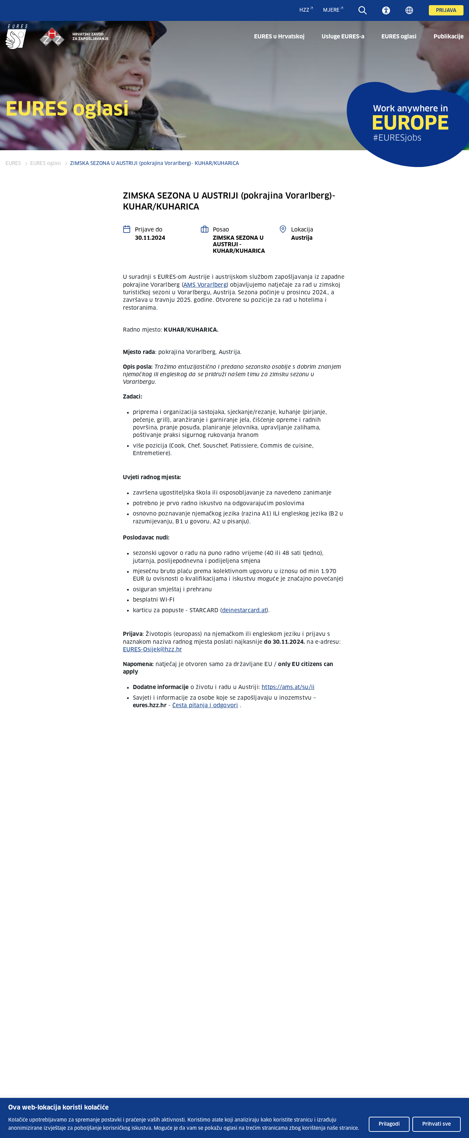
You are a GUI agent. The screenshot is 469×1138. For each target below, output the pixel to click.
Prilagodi (389, 1124)
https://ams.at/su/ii (288, 687)
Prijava (446, 10)
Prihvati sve (436, 1124)
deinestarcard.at (244, 610)
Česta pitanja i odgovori (205, 705)
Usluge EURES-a (343, 36)
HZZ (304, 10)
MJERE (331, 10)
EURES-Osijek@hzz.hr (152, 649)
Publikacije (449, 36)
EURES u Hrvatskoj (279, 36)
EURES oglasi (398, 36)
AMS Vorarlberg (205, 285)
